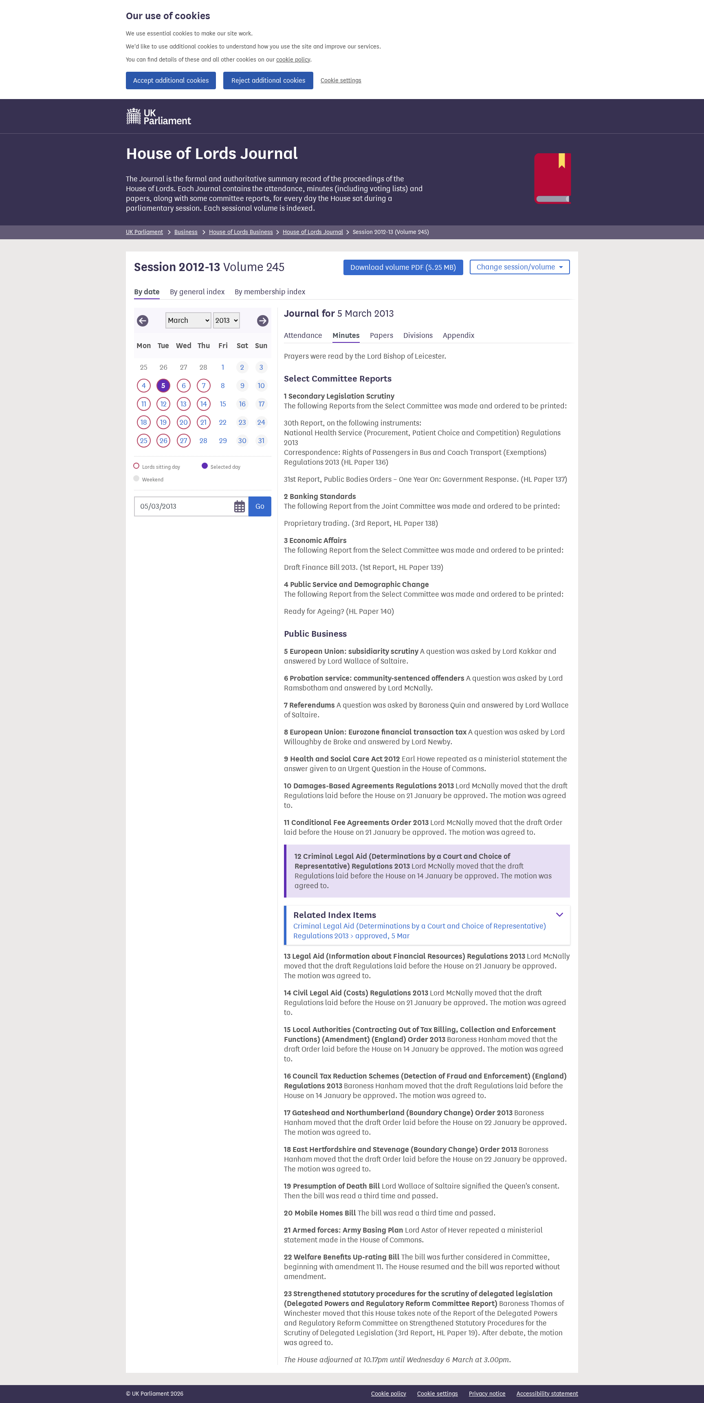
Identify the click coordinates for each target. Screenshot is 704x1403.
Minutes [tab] (346, 335)
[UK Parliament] (159, 116)
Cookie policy (388, 1393)
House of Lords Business (241, 232)
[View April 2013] (263, 320)
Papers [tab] (381, 335)
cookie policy (293, 59)
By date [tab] (147, 291)
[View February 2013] (142, 320)
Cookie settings (341, 80)
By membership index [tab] (270, 291)
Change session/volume (517, 267)
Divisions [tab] (418, 335)
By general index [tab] (197, 291)
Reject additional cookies (268, 80)
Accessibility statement (547, 1393)
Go (259, 506)
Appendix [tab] (458, 335)
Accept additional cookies (171, 80)
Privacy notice (487, 1393)
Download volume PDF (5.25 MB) (403, 267)
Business (186, 232)
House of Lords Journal (313, 232)
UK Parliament (144, 232)
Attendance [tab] (303, 335)
